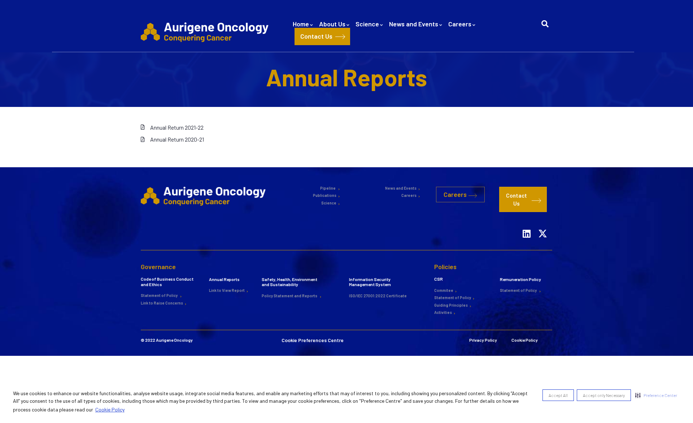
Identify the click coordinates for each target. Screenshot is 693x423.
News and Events (413, 24)
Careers (459, 24)
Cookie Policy (110, 409)
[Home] (206, 31)
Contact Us (316, 36)
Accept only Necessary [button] (604, 395)
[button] (656, 395)
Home (301, 24)
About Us (332, 24)
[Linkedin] (526, 224)
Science (367, 24)
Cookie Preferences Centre (313, 331)
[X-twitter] (543, 224)
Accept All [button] (558, 395)
